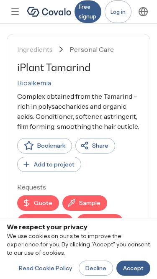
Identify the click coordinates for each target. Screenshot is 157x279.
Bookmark (51, 145)
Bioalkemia (34, 83)
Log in (118, 11)
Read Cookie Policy (45, 268)
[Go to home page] (49, 12)
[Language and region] (143, 11)
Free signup (87, 11)
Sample (89, 203)
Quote (43, 203)
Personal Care (91, 49)
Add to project (54, 164)
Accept (133, 268)
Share (100, 145)
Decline (95, 268)
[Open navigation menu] (15, 11)
